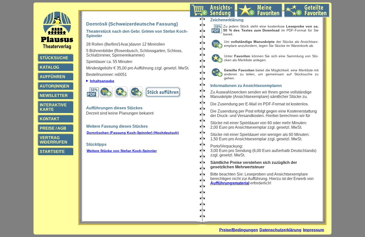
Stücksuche (54, 58)
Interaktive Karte (53, 107)
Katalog (49, 67)
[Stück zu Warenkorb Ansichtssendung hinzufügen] (105, 92)
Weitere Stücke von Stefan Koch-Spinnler (122, 151)
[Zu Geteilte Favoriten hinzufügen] (136, 92)
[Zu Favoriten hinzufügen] (121, 92)
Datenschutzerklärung (280, 230)
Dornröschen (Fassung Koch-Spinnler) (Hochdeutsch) (133, 133)
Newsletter (54, 95)
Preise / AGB (53, 128)
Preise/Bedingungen (238, 230)
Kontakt (49, 119)
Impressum (313, 230)
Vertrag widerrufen (53, 140)
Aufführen (52, 77)
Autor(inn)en (54, 86)
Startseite (52, 151)
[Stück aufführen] (163, 92)
